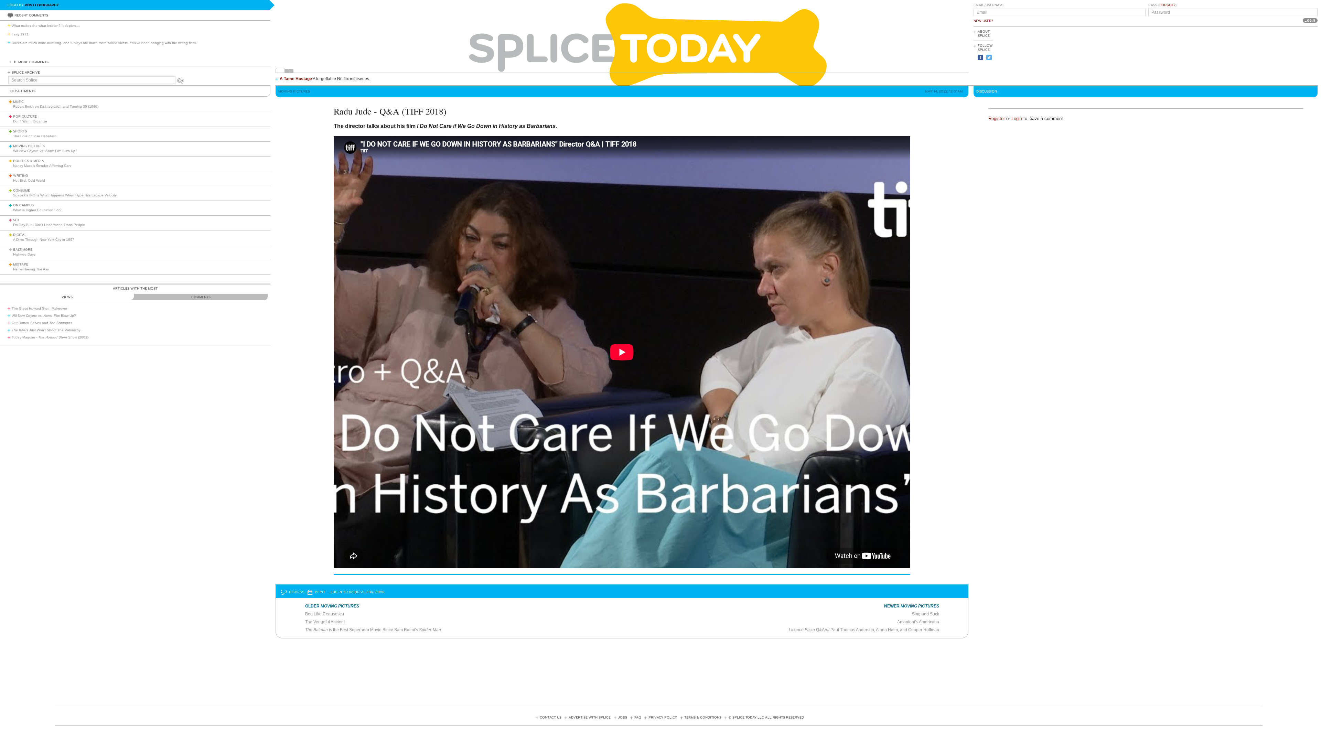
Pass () (1162, 5)
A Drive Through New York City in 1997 (43, 239)
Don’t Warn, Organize (30, 121)
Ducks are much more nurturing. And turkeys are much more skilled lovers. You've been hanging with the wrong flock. (104, 43)
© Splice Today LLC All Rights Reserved (766, 717)
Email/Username (989, 5)
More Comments (33, 62)
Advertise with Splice (590, 717)
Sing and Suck (925, 614)
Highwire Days (24, 254)
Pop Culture (25, 117)
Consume (21, 191)
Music (18, 102)
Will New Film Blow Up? (45, 151)
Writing (20, 176)
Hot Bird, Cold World (29, 180)
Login (1016, 118)
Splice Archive (26, 73)
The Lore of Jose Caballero (34, 136)
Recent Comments (31, 15)
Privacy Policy (662, 717)
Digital (19, 235)
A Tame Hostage (296, 78)
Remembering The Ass (31, 269)
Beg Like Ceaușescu (324, 614)
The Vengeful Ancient (325, 622)
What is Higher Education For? (37, 210)
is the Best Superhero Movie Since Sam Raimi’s (373, 629)
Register (996, 118)
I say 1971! (21, 34)
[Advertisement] (1287, 55)
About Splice (984, 34)
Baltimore (22, 250)
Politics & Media (28, 161)
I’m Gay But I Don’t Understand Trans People (49, 225)
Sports (20, 131)
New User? (983, 21)
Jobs (622, 717)
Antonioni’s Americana (918, 622)
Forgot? (1167, 5)
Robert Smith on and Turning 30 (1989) (55, 106)
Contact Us (550, 717)
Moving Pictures (29, 146)
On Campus (23, 205)
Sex (16, 220)
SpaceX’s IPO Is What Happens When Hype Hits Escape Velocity (65, 195)
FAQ (637, 717)
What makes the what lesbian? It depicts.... (46, 26)
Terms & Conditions (702, 717)
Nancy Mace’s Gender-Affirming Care (42, 166)
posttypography (42, 5)
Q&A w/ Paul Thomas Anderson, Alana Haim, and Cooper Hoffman (864, 629)
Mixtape (20, 264)
